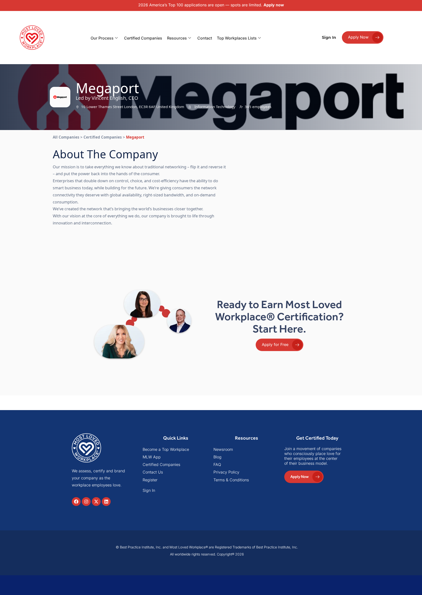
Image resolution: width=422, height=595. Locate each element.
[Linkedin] (106, 501)
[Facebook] (76, 501)
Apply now (274, 4)
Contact (204, 38)
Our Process (102, 38)
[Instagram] (86, 501)
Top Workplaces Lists (237, 38)
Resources (177, 38)
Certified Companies (143, 38)
